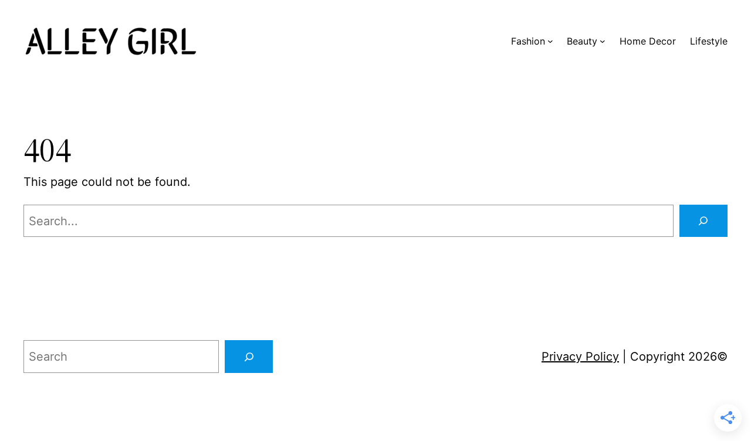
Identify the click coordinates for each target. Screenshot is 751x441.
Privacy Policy (580, 357)
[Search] (703, 221)
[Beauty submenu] (602, 41)
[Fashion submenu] (550, 41)
